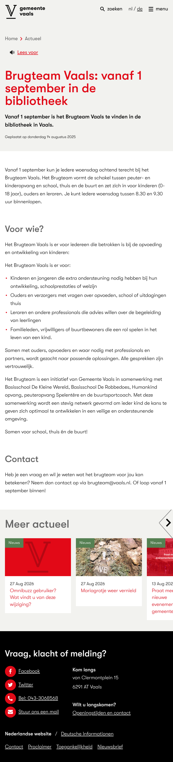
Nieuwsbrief (110, 747)
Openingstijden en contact (102, 713)
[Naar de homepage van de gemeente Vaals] (25, 12)
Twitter (25, 685)
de (139, 9)
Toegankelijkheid (75, 747)
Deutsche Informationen (87, 734)
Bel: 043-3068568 (38, 698)
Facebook (29, 671)
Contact (14, 747)
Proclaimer (40, 747)
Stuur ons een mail (38, 712)
